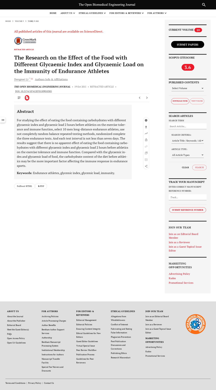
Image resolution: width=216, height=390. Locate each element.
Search (199, 167)
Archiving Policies (50, 316)
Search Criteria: (181, 135)
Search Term (176, 120)
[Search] (204, 4)
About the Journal (15, 316)
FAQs (9, 334)
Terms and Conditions (15, 383)
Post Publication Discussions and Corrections (118, 345)
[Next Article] (147, 98)
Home (53, 13)
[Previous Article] (140, 98)
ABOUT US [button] (66, 13)
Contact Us (49, 383)
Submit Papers (187, 44)
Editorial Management (86, 320)
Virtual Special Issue (85, 345)
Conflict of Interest (119, 324)
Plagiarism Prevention (121, 337)
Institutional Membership (53, 350)
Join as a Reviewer (179, 242)
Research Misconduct (120, 357)
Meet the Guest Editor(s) (18, 329)
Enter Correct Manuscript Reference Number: (185, 189)
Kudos (172, 278)
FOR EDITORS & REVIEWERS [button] (125, 13)
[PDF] (27, 98)
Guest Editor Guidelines (87, 341)
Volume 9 (19, 21)
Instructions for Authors (53, 354)
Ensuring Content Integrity (88, 329)
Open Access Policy (16, 338)
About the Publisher (16, 320)
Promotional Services (181, 282)
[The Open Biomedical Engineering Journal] (195, 324)
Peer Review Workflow (86, 350)
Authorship (47, 337)
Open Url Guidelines (16, 342)
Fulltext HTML (24, 186)
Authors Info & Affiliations (51, 79)
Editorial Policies (84, 324)
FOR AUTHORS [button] (155, 13)
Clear (185, 167)
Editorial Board (14, 325)
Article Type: (179, 149)
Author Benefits (49, 325)
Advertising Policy (179, 273)
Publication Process (85, 354)
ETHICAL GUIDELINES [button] (91, 13)
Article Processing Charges (54, 320)
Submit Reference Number (187, 210)
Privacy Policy (34, 383)
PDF (42, 186)
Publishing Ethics (119, 353)
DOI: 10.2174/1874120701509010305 (33, 91)
